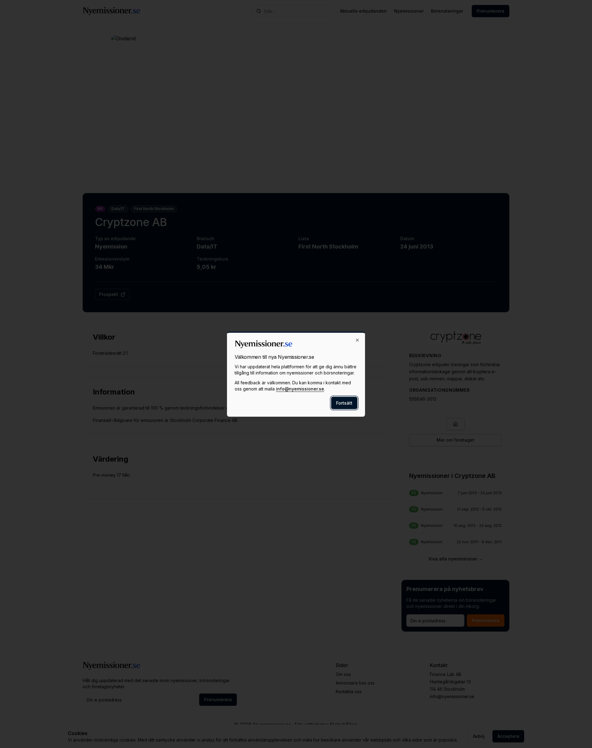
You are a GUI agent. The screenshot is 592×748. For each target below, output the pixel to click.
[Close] (357, 340)
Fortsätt (344, 402)
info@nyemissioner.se (300, 388)
